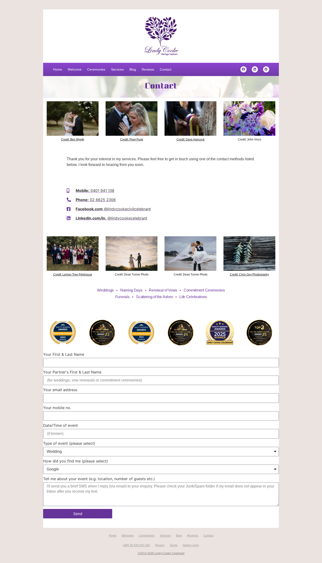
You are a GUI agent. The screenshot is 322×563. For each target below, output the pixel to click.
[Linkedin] (255, 69)
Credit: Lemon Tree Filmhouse (72, 274)
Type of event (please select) (69, 443)
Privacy (160, 545)
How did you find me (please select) (75, 461)
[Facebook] (243, 69)
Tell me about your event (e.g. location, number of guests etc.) (99, 479)
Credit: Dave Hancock (191, 139)
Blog (132, 69)
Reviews (148, 69)
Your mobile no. (57, 408)
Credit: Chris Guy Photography (249, 274)
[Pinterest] (266, 69)
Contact (165, 69)
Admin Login (191, 545)
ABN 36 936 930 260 (136, 545)
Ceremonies (96, 69)
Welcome (75, 69)
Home (57, 69)
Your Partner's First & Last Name (72, 372)
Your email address (60, 390)
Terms (174, 545)
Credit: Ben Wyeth (72, 139)
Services (117, 69)
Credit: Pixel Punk (131, 139)
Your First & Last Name (63, 354)
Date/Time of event (60, 425)
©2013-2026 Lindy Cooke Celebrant (161, 553)
